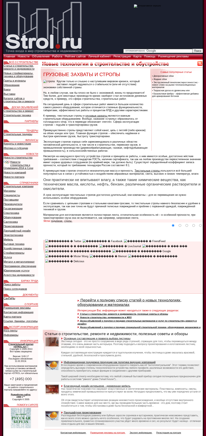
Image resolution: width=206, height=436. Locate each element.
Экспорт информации (141, 432)
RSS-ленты (10, 330)
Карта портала (12, 316)
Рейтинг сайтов (76, 56)
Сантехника (11, 221)
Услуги (8, 257)
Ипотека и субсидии (16, 148)
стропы (68, 221)
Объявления (41, 56)
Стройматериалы (14, 252)
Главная (10, 56)
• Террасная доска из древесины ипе (171, 90)
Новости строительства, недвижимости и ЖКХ (105, 317)
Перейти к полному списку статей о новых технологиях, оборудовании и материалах (129, 302)
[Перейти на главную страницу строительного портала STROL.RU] (43, 53)
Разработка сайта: (21, 394)
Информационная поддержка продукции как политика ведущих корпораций (110, 362)
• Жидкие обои (159, 79)
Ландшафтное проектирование (82, 412)
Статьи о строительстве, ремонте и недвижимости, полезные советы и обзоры (123, 314)
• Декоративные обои (163, 76)
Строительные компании (18, 186)
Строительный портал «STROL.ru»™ (20, 345)
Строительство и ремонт (19, 110)
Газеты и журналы (15, 80)
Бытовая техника (14, 243)
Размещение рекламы (173, 56)
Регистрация (122, 56)
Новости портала (14, 176)
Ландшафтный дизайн (17, 230)
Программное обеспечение (20, 266)
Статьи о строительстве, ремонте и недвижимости (19, 67)
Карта (137, 56)
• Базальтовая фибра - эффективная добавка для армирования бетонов (175, 94)
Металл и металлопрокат (19, 261)
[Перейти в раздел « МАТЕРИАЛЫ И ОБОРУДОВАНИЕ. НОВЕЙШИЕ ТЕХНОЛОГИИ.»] (105, 65)
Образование (12, 85)
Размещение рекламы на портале (108, 432)
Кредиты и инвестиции (17, 143)
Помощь (150, 56)
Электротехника (13, 235)
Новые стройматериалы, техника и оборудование (18, 75)
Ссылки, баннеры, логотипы (21, 321)
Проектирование (13, 226)
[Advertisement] (177, 125)
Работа (57, 56)
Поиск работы (12, 284)
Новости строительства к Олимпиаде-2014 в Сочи (18, 165)
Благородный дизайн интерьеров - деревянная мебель (97, 385)
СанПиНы (9, 298)
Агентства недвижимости (19, 275)
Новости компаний (15, 172)
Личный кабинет (100, 56)
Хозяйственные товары (18, 248)
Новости (24, 56)
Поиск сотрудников (15, 288)
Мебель (8, 239)
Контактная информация (73, 432)
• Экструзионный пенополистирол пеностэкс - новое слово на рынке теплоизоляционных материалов (175, 84)
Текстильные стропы (148, 170)
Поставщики (11, 199)
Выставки (9, 93)
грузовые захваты (96, 115)
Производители (13, 204)
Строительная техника (17, 115)
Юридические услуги (16, 270)
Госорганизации (13, 208)
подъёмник (57, 221)
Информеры (11, 335)
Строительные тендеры (18, 134)
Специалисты (12, 195)
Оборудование (12, 217)
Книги (7, 89)
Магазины (9, 190)
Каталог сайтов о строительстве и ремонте (19, 100)
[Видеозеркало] (147, 5)
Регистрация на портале (168, 432)
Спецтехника (11, 212)
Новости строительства (18, 157)
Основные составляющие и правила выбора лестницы (97, 338)
